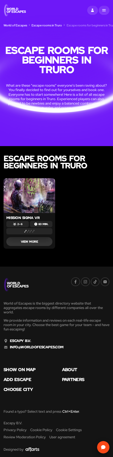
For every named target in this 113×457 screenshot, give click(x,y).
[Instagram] (85, 281)
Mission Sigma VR (23, 217)
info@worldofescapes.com (37, 347)
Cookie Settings (69, 430)
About (69, 369)
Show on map (20, 369)
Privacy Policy (15, 430)
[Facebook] (75, 281)
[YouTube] (105, 281)
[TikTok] (95, 281)
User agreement (62, 437)
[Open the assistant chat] (103, 447)
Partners (73, 379)
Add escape (17, 379)
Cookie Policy (41, 430)
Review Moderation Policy (25, 437)
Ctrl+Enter (70, 411)
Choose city (18, 389)
